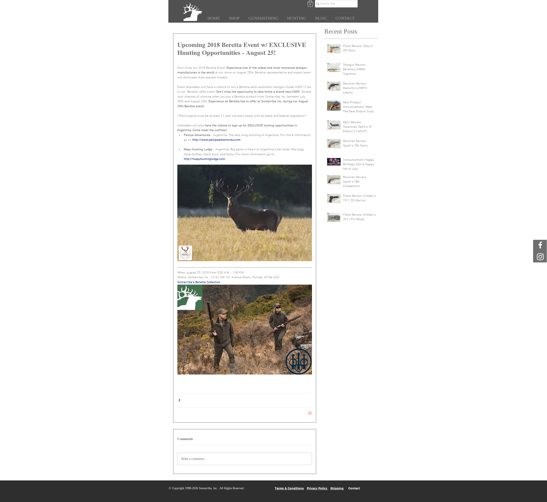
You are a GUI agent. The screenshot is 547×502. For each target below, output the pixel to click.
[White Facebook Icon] (540, 245)
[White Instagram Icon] (540, 256)
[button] (310, 3)
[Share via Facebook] (179, 400)
